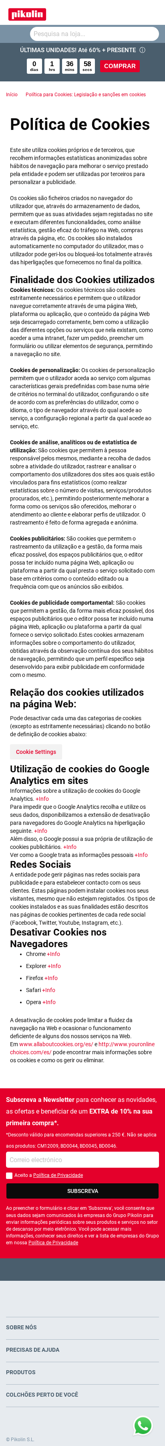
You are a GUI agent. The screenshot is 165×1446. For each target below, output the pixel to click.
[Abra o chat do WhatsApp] (143, 1426)
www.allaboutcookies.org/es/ (56, 1044)
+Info (42, 799)
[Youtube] (83, 1269)
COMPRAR (120, 66)
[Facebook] (51, 1269)
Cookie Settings (36, 752)
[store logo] (27, 12)
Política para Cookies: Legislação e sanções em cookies (86, 94)
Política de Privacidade (58, 1175)
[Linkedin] (114, 1269)
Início (12, 94)
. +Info (68, 847)
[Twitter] (67, 1269)
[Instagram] (98, 1269)
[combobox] (94, 34)
